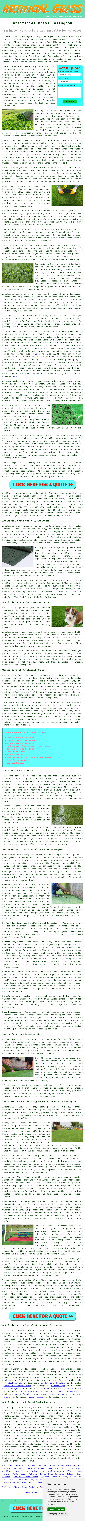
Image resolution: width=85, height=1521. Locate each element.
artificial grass (18, 42)
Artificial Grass (50, 1471)
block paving (15, 1383)
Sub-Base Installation (25, 1477)
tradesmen (48, 1375)
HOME (47, 17)
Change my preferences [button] (57, 1514)
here (15, 376)
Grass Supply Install (33, 1482)
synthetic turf (10, 529)
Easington (54, 493)
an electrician (29, 1391)
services (67, 1045)
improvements (9, 1372)
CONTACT (68, 17)
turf (38, 570)
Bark (37, 354)
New (23, 1501)
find (11, 1331)
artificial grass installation (18, 516)
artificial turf (44, 1064)
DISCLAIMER (77, 17)
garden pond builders (53, 1383)
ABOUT (60, 17)
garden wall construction (16, 1386)
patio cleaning (23, 1394)
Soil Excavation (10, 1482)
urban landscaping (25, 1427)
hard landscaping (68, 1391)
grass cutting (56, 1394)
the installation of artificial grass (43, 1444)
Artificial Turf (11, 1471)
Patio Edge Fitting (51, 1474)
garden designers (11, 1389)
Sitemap (3, 1501)
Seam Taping (30, 1471)
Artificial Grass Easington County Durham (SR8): (29, 37)
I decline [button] (61, 1509)
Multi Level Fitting (25, 1474)
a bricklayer (58, 1386)
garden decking (74, 1389)
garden (75, 254)
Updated (29, 1501)
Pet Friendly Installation (25, 1466)
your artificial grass (59, 714)
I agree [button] (51, 1509)
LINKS (54, 17)
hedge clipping (37, 1397)
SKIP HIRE (43, 1389)
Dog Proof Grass (71, 1468)
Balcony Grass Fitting (54, 1477)
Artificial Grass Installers (41, 1468)
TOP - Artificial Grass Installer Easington (26, 1487)
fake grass (72, 1361)
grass (5, 1188)
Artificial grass (11, 493)
